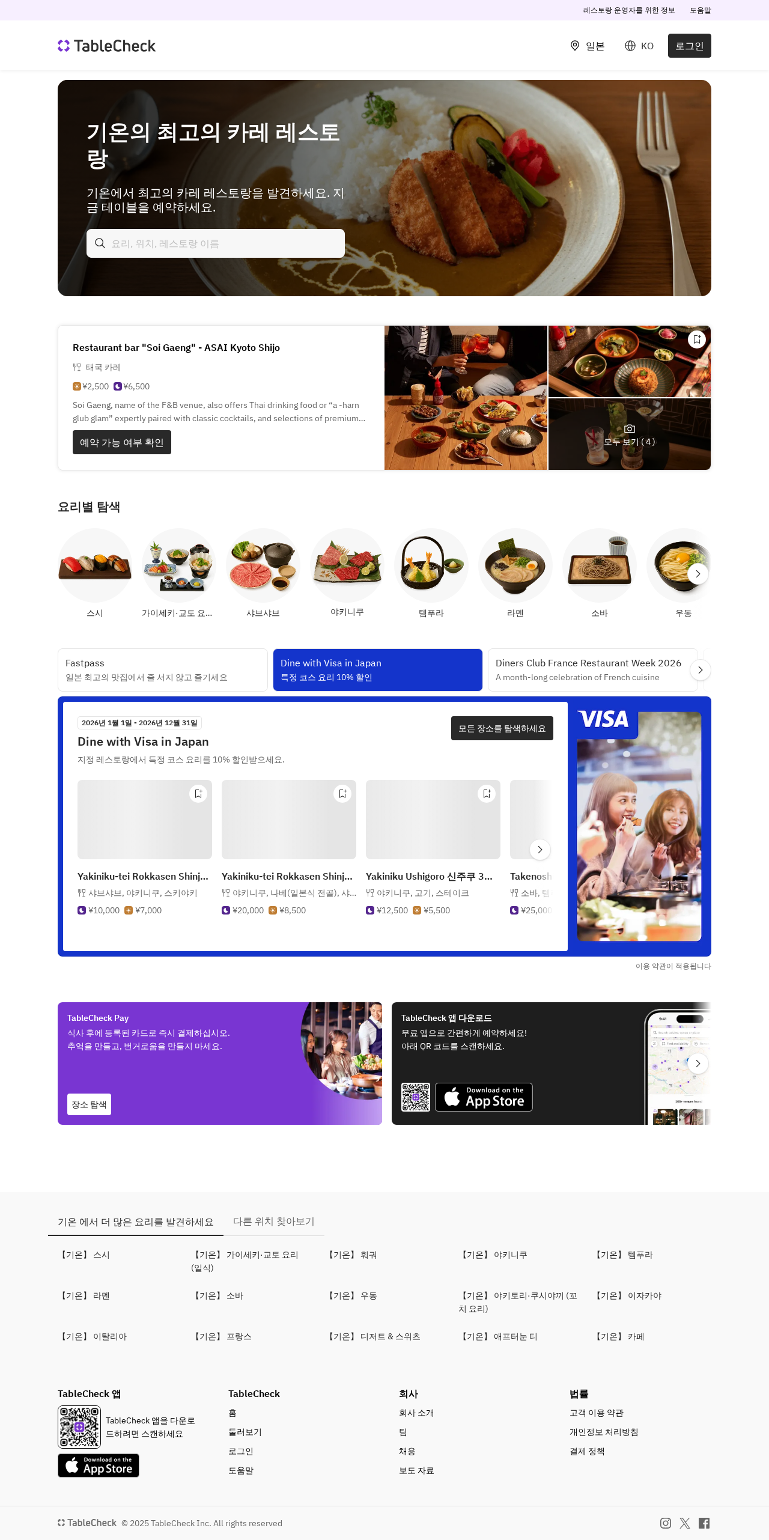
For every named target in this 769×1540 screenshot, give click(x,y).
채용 (407, 1451)
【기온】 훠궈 (351, 1254)
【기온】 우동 (351, 1295)
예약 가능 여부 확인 (122, 442)
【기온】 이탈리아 (92, 1336)
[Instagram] (665, 1523)
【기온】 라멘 (84, 1295)
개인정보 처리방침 (604, 1431)
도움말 (700, 9)
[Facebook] (704, 1523)
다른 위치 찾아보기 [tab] (274, 1221)
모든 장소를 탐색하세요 (502, 728)
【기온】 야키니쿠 (492, 1254)
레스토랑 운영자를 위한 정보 (629, 9)
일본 (595, 46)
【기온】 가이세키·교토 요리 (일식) (245, 1261)
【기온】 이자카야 (626, 1295)
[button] (143, 892)
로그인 (689, 46)
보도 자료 (416, 1470)
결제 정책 (587, 1451)
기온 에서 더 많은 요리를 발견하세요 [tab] (136, 1222)
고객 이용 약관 (597, 1412)
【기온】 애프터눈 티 (498, 1336)
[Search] (100, 243)
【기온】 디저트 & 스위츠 (373, 1336)
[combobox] (216, 243)
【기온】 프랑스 (221, 1336)
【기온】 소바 (217, 1295)
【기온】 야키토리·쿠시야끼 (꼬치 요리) (517, 1302)
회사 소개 (416, 1412)
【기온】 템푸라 (622, 1254)
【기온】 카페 (618, 1336)
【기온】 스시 (84, 1254)
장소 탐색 (89, 1104)
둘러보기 (245, 1431)
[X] (685, 1523)
